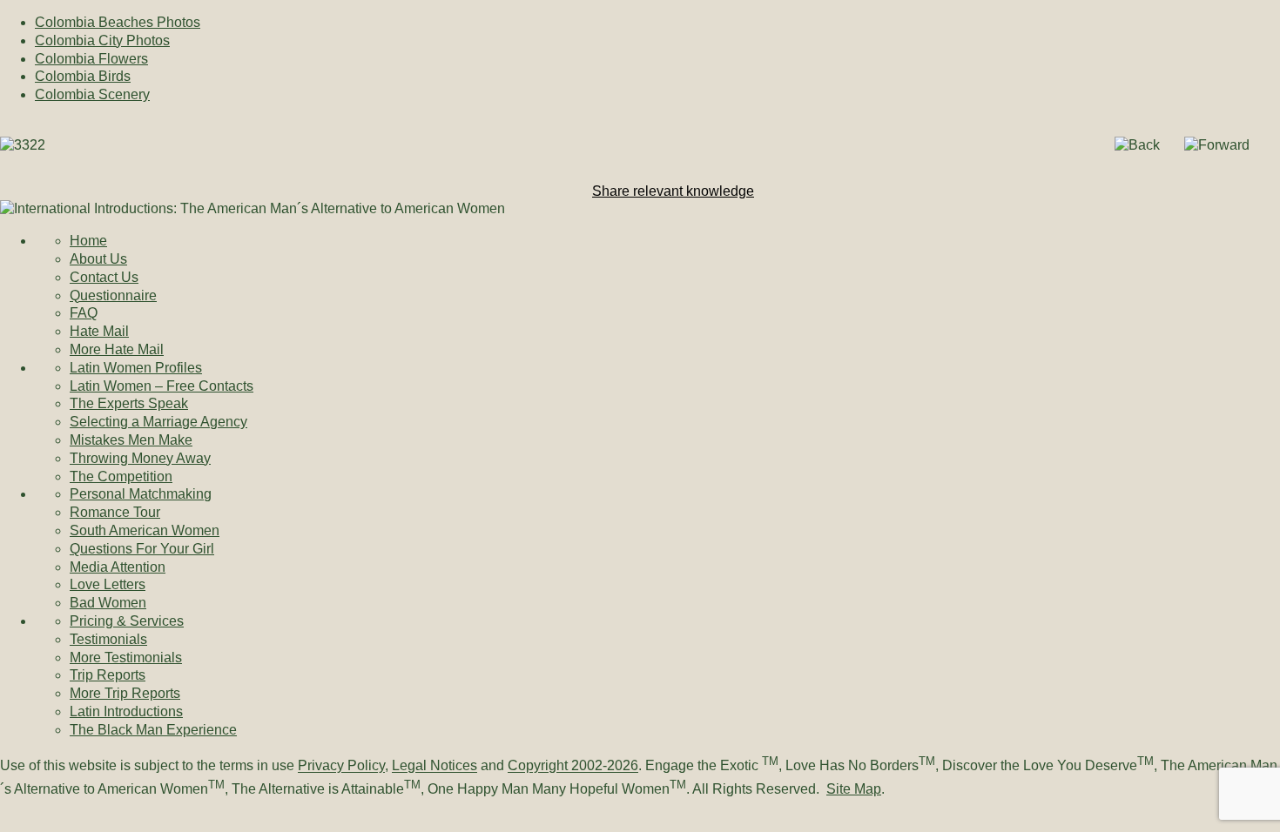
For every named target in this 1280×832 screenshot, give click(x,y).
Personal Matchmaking (141, 493)
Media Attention (117, 567)
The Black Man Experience (153, 729)
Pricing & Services (127, 621)
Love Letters (107, 584)
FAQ (84, 312)
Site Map (853, 789)
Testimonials (108, 639)
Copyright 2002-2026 (573, 766)
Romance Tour (115, 512)
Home (88, 240)
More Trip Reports (125, 693)
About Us (98, 259)
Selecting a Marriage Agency (158, 421)
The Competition (121, 476)
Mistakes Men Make (131, 440)
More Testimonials (126, 657)
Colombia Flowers (91, 58)
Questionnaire (113, 295)
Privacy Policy (341, 766)
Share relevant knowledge (673, 191)
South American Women (144, 530)
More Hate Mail (117, 349)
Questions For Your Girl (142, 548)
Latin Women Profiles (136, 367)
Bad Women (108, 602)
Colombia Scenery (92, 94)
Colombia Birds (83, 76)
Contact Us (104, 277)
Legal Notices (434, 766)
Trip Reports (107, 675)
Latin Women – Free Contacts (161, 386)
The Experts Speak (129, 403)
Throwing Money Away (140, 458)
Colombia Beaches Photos (117, 22)
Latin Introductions (126, 711)
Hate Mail (99, 331)
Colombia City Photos (102, 40)
